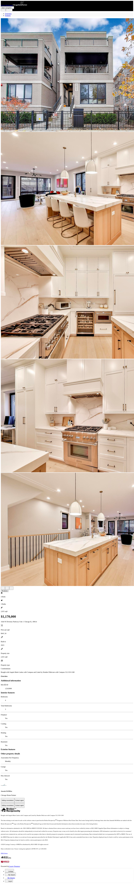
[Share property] (11, 588)
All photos (5, 591)
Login (3, 10)
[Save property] (7, 588)
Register (9, 10)
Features (8, 15)
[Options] (3, 588)
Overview (8, 14)
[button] (67, 75)
